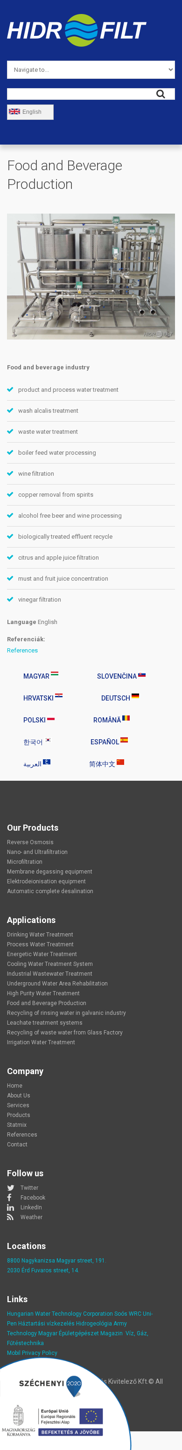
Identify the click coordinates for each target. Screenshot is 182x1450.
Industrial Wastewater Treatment (49, 974)
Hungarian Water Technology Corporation (60, 1314)
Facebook (33, 1197)
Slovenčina (117, 676)
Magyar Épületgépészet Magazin (80, 1333)
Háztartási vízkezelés (46, 1323)
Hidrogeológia (94, 1323)
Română (107, 720)
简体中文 (103, 764)
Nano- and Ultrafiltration (37, 852)
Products (18, 1115)
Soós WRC (127, 1314)
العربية (33, 764)
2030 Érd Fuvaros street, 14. (43, 1270)
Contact (17, 1144)
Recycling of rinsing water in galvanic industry (66, 1013)
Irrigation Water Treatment (41, 1042)
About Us (18, 1095)
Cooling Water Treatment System (50, 964)
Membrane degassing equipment (49, 871)
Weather (31, 1217)
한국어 (33, 742)
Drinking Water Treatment (40, 934)
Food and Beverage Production (46, 1003)
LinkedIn (31, 1207)
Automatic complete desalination (50, 891)
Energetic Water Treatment (42, 954)
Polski (35, 720)
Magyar (37, 676)
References (22, 650)
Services (18, 1105)
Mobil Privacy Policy (32, 1353)
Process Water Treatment (40, 944)
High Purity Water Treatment (43, 993)
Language (21, 621)
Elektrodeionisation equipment (46, 881)
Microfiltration (24, 862)
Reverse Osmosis (30, 842)
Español (105, 742)
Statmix (17, 1125)
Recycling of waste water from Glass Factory (65, 1032)
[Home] (77, 19)
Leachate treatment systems (45, 1023)
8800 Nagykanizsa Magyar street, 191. (56, 1260)
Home (14, 1085)
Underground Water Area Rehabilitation (57, 983)
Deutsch (116, 698)
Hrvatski (39, 698)
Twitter (29, 1188)
